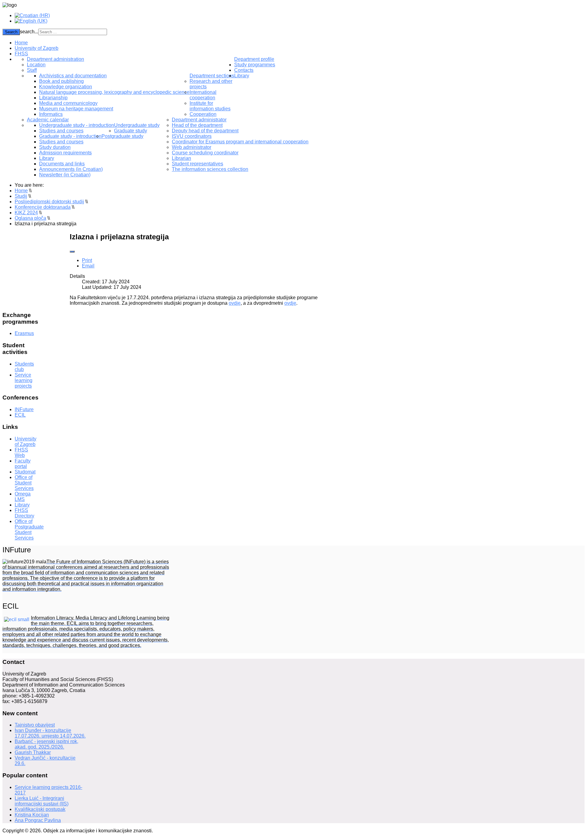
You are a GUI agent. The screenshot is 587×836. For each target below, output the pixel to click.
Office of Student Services (24, 483)
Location (36, 64)
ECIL (20, 415)
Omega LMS (23, 496)
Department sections (212, 75)
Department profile (254, 59)
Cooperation (203, 114)
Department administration (55, 59)
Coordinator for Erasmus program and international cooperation (240, 141)
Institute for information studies (210, 106)
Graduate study (130, 130)
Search (11, 32)
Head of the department (197, 125)
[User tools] (72, 251)
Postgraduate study (122, 136)
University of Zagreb (36, 48)
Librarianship (53, 97)
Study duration (55, 147)
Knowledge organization (65, 86)
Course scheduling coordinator (205, 152)
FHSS (21, 53)
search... (29, 31)
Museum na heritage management (76, 108)
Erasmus (24, 333)
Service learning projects (23, 380)
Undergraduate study (137, 125)
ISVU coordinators (192, 136)
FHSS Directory (24, 513)
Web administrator (191, 147)
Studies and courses (61, 130)
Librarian (181, 158)
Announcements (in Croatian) (71, 169)
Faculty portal (23, 463)
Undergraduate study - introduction (76, 125)
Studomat (25, 471)
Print (87, 260)
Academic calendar (48, 119)
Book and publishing (61, 81)
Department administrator (199, 119)
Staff (32, 70)
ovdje (235, 303)
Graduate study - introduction (70, 136)
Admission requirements (65, 152)
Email (88, 265)
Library (46, 158)
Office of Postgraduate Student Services (29, 529)
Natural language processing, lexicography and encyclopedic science (114, 92)
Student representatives (197, 163)
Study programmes (254, 64)
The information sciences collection (210, 169)
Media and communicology (68, 103)
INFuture (24, 409)
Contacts (243, 70)
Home (21, 42)
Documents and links (62, 163)
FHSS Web (21, 452)
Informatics (51, 114)
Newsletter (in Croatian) (64, 174)
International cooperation (203, 95)
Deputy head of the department (205, 130)
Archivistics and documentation (73, 75)
